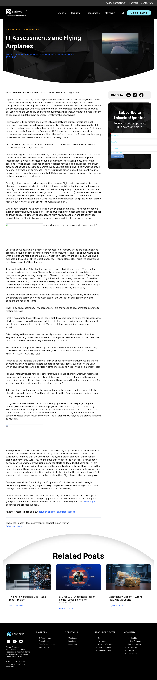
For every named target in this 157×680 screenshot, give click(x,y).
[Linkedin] (8, 641)
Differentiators (45, 638)
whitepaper (90, 501)
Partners (133, 2)
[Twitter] (15, 641)
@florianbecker (14, 525)
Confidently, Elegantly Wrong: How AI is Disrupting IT (126, 598)
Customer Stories (105, 647)
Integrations (44, 647)
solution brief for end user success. (57, 511)
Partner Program (134, 641)
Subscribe (117, 156)
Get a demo (138, 12)
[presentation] (28, 577)
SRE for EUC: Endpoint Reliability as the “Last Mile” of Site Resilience (77, 599)
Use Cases (72, 638)
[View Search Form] (123, 12)
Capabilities (44, 641)
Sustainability (133, 647)
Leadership (132, 638)
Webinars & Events (105, 644)
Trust (22, 649)
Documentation (104, 650)
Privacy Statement (13, 647)
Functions (72, 641)
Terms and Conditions (18, 653)
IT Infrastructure (42, 55)
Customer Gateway (116, 2)
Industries (72, 644)
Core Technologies (47, 644)
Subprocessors (12, 649)
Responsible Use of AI (15, 652)
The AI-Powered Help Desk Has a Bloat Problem (27, 598)
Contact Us (147, 2)
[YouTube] (21, 641)
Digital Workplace (17, 55)
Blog (100, 638)
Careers (131, 650)
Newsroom (102, 641)
